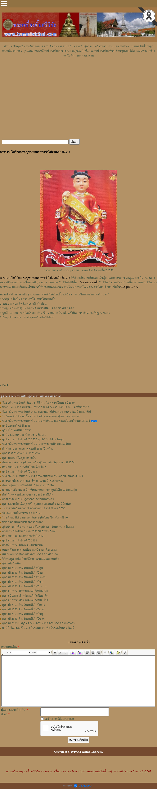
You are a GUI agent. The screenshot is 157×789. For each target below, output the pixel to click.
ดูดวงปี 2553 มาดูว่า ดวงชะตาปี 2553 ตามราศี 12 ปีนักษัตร (38, 623)
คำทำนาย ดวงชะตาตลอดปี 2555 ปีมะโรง (27, 448)
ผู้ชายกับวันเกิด (11, 563)
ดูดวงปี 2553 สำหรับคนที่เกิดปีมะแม (24, 586)
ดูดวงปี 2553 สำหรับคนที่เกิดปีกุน (22, 568)
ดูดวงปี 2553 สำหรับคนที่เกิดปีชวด (23, 618)
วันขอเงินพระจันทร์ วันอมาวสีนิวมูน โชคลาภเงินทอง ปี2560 (38, 402)
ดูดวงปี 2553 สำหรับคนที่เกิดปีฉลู (22, 614)
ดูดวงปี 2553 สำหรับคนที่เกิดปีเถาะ (23, 604)
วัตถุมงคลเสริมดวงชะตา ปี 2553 (22, 512)
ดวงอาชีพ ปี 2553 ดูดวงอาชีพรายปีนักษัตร (28, 499)
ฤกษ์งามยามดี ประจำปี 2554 (19, 471)
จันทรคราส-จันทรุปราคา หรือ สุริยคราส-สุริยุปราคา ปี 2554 (38, 462)
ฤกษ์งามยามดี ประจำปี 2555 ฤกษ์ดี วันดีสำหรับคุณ (33, 439)
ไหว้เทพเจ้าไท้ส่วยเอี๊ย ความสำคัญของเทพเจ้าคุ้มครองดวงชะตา (41, 416)
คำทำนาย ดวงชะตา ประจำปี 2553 (23, 535)
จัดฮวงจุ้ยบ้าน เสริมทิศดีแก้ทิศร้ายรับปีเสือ (28, 485)
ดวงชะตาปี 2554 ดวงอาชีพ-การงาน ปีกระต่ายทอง (32, 480)
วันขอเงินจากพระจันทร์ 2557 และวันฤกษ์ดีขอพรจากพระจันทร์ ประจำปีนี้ (46, 411)
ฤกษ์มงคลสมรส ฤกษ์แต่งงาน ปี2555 (24, 434)
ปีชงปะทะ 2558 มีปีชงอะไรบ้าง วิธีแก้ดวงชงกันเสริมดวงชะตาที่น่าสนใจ (45, 407)
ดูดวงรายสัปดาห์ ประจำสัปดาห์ (21, 453)
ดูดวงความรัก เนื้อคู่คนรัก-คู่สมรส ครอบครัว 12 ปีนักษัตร (36, 503)
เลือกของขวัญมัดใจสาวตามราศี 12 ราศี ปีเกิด (30, 554)
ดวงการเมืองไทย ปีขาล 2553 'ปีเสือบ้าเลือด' (29, 531)
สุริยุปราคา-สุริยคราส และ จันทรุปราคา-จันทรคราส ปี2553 (38, 526)
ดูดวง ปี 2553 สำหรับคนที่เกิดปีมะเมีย (25, 591)
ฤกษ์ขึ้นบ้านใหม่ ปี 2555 (16, 430)
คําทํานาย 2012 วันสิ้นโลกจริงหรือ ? (24, 466)
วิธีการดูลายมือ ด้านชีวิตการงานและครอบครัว (30, 558)
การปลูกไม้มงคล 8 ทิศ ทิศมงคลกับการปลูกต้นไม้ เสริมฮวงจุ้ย (39, 489)
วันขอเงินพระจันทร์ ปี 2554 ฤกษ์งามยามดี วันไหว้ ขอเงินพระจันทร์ (42, 476)
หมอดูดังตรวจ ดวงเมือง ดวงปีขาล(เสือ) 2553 (29, 549)
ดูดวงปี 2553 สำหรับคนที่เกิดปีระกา (24, 577)
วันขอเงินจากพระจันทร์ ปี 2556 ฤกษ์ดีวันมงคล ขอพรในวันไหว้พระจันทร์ (46, 421)
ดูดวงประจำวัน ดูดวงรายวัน (19, 457)
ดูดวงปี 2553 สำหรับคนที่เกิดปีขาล (23, 609)
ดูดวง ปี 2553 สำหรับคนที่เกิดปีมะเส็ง (24, 595)
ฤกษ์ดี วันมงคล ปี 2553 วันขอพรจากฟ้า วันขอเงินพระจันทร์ (38, 627)
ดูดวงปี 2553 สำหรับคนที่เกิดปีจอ (22, 572)
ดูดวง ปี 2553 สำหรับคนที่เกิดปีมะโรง (25, 600)
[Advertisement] (78, 69)
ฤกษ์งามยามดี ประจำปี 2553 (19, 540)
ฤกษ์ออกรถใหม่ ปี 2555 (16, 425)
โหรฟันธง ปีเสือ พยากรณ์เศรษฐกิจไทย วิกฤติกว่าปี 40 (35, 517)
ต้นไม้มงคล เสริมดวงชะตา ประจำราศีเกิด (27, 494)
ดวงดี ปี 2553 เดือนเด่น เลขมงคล (22, 545)
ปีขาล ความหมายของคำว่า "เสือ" (22, 522)
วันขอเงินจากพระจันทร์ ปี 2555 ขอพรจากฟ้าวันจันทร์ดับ (36, 444)
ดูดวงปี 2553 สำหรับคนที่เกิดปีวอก (23, 581)
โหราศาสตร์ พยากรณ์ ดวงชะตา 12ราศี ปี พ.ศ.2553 (33, 508)
